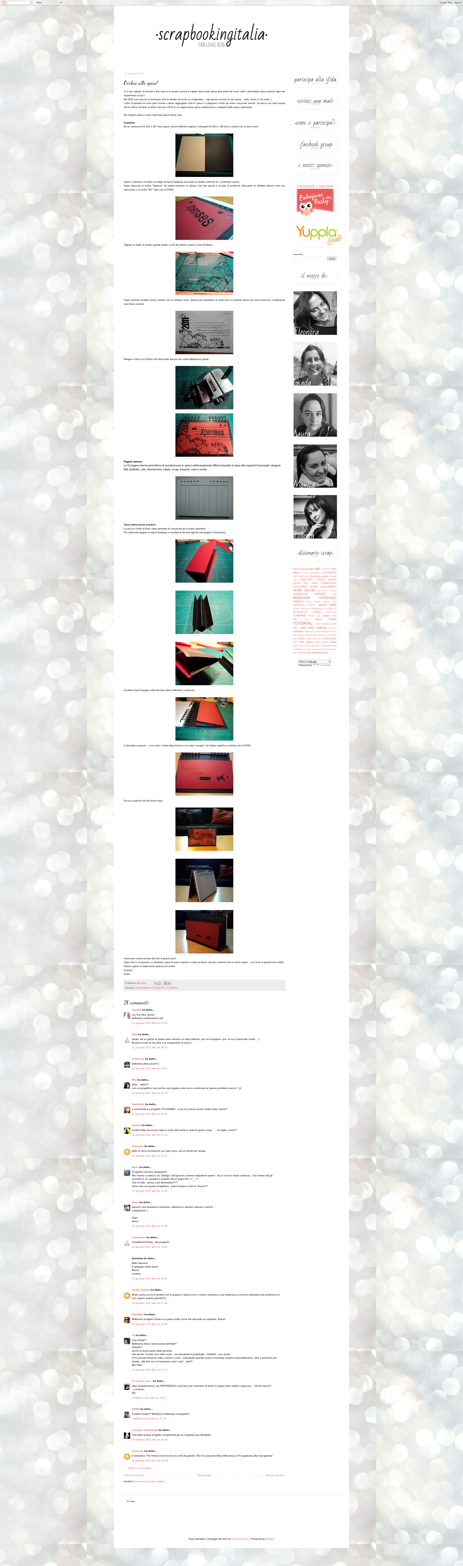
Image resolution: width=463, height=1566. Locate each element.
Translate (325, 665)
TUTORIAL (172, 988)
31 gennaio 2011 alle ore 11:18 (149, 1134)
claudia (136, 1125)
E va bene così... (142, 1380)
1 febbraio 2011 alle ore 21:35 (149, 1418)
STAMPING (299, 615)
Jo (133, 1335)
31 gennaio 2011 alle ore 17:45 (149, 1303)
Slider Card (301, 619)
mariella (136, 1009)
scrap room (330, 645)
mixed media (321, 642)
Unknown (138, 1146)
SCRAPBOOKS (317, 609)
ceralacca (332, 628)
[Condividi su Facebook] (165, 983)
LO (334, 594)
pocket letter (298, 646)
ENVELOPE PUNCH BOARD (318, 579)
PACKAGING (327, 597)
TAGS (318, 619)
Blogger (270, 1538)
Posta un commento (139, 1468)
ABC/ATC (326, 569)
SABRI (136, 1409)
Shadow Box (314, 616)
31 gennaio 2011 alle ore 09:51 (149, 1068)
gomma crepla (304, 635)
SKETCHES (331, 612)
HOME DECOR (304, 590)
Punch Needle (313, 602)
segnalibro (297, 649)
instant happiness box (320, 635)
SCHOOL (311, 605)
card (303, 627)
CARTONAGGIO (300, 576)
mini (295, 642)
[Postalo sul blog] (159, 983)
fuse (295, 635)
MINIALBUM (301, 597)
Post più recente (134, 1475)
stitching (319, 649)
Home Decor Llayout (326, 591)
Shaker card (329, 615)
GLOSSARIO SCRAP (305, 587)
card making (317, 627)
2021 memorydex (303, 568)
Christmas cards (318, 576)
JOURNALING (300, 594)
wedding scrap (319, 652)
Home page (204, 1475)
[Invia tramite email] (155, 983)
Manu (135, 1167)
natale (332, 641)
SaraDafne (138, 1104)
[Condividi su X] (162, 983)
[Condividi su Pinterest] (169, 983)
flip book (333, 631)
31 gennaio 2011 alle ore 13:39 (149, 1225)
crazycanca (139, 1237)
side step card (309, 649)
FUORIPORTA (328, 583)
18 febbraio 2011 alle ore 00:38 (150, 1439)
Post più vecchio (275, 1475)
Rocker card (329, 602)
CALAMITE (315, 573)
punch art (320, 646)
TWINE (318, 624)
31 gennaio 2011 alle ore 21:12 (149, 1369)
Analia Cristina (141, 1289)
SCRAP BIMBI (327, 604)
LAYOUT (320, 594)
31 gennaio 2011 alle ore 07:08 (149, 1023)
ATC (334, 568)
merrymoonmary (240, 1538)
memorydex (329, 638)
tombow (327, 649)
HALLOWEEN (328, 586)
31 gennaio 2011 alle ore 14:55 (149, 1278)
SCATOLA (299, 604)
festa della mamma (319, 631)
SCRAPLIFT (331, 609)
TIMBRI (332, 619)
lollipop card (304, 638)
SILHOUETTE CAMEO (307, 612)
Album (296, 572)
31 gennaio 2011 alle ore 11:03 (149, 1113)
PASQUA (298, 601)
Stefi (134, 1034)
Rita (134, 1079)
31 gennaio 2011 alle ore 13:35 (149, 1190)
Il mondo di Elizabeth (145, 1430)
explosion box (301, 631)
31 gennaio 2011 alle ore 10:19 (149, 1093)
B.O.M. (305, 573)
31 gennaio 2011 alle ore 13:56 (149, 1246)
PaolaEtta (138, 1314)
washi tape (305, 652)
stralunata (138, 1058)
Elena (135, 1202)
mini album (306, 641)
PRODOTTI (159, 988)
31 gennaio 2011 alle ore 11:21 (149, 1155)
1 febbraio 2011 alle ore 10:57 (149, 1397)
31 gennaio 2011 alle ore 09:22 (149, 1047)
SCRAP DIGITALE (301, 609)
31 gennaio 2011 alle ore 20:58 (149, 1324)
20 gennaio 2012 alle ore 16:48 (150, 1460)
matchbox (317, 638)
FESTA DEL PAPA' (305, 583)
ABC (318, 569)
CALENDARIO (143, 988)
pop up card (310, 646)
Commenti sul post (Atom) (150, 1481)
